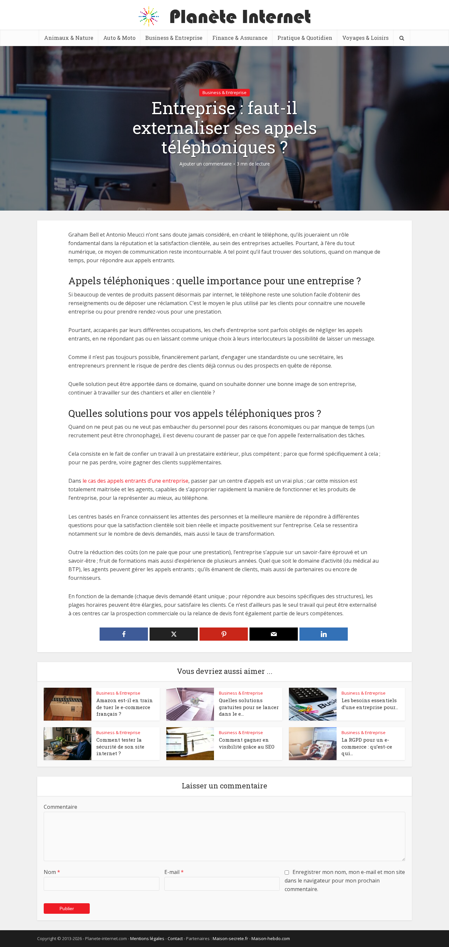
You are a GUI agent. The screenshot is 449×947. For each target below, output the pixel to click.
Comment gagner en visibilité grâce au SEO (246, 743)
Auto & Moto (119, 37)
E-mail (174, 872)
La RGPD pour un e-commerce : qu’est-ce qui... (367, 746)
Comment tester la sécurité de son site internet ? (120, 746)
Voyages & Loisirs (365, 37)
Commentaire (60, 806)
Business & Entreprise (173, 37)
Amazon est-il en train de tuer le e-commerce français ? (124, 707)
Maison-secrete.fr (230, 938)
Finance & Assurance (240, 37)
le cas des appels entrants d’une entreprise (135, 480)
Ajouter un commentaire (205, 164)
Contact (175, 938)
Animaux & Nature (68, 37)
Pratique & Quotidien (304, 37)
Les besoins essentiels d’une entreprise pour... (370, 703)
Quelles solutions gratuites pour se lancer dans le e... (249, 707)
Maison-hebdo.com (270, 938)
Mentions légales (147, 938)
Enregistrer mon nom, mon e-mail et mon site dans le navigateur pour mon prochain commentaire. (345, 880)
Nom (52, 872)
